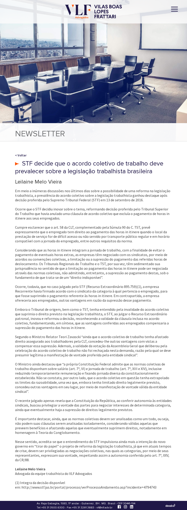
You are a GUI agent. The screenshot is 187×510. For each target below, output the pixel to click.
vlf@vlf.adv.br (104, 507)
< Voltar (20, 155)
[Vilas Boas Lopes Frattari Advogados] (93, 12)
